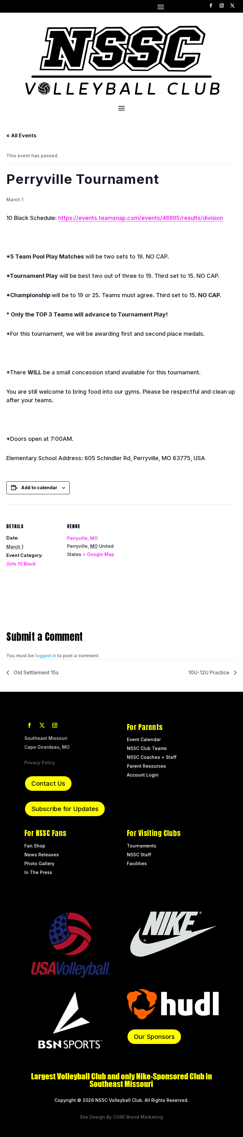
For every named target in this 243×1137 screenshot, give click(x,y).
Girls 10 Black (21, 563)
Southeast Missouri (45, 738)
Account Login (143, 775)
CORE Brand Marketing (138, 1117)
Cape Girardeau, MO (47, 747)
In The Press (38, 872)
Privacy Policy (39, 762)
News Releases (41, 854)
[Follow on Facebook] (211, 6)
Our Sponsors (154, 1036)
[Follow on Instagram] (222, 6)
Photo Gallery (39, 863)
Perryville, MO (82, 538)
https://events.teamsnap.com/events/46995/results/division (140, 218)
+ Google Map (98, 554)
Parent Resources (146, 766)
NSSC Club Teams (147, 748)
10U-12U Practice (209, 672)
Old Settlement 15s (35, 672)
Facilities (137, 863)
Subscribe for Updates (64, 809)
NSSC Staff (140, 854)
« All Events (21, 135)
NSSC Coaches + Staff (152, 757)
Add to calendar (39, 487)
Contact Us (48, 783)
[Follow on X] (232, 6)
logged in (45, 655)
